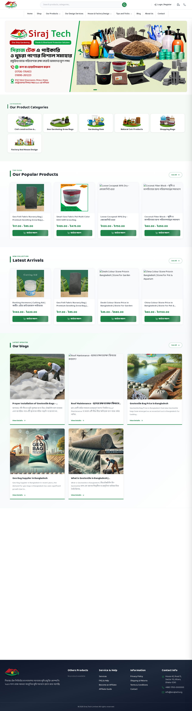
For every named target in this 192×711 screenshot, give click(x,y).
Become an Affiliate (107, 685)
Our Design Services (74, 13)
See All (174, 180)
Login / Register (164, 4)
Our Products (52, 13)
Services (103, 676)
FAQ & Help (104, 680)
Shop (39, 13)
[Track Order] (178, 5)
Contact (161, 13)
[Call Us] (184, 4)
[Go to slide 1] (95, 95)
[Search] (124, 4)
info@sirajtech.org (173, 692)
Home (29, 13)
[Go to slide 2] (98, 95)
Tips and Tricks (123, 13)
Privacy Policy (136, 676)
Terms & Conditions (139, 685)
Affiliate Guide (105, 689)
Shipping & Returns (139, 680)
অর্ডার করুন (32, 239)
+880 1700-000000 (174, 687)
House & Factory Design (98, 13)
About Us (149, 13)
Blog (139, 13)
